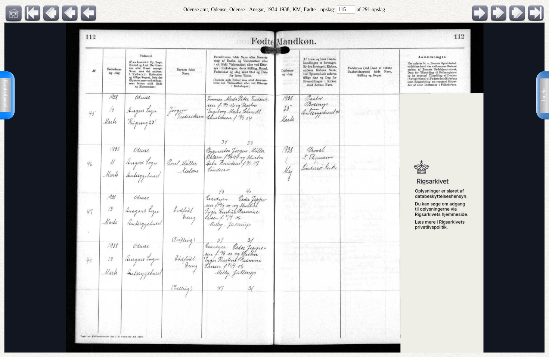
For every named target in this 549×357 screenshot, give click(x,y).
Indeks (543, 95)
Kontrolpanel (5, 94)
